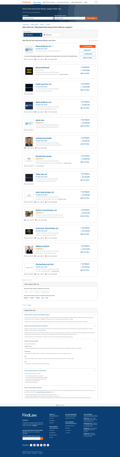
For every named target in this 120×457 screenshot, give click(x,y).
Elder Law (37, 291)
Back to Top (61, 405)
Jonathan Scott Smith (44, 138)
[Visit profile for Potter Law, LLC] (29, 177)
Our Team (51, 418)
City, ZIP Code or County (60, 15)
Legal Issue (25, 15)
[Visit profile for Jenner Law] (29, 123)
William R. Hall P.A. (43, 246)
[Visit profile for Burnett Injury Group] (29, 159)
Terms (23, 453)
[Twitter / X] (38, 445)
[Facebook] (31, 445)
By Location (51, 430)
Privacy (28, 453)
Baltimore (26, 297)
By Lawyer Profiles (53, 435)
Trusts (31, 291)
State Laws (67, 428)
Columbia (38, 297)
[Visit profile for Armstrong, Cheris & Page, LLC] (29, 231)
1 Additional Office (67, 163)
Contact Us (51, 422)
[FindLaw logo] (27, 2)
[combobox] (38, 18)
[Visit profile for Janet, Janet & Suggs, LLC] (29, 195)
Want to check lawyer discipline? (33, 387)
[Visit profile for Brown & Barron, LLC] (29, 49)
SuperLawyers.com (88, 423)
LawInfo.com (86, 433)
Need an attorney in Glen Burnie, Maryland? (36, 325)
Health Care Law (45, 291)
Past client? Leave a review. (41, 48)
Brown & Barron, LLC (43, 46)
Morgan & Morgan (42, 67)
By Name (51, 437)
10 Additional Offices (62, 199)
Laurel (42, 297)
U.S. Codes (67, 432)
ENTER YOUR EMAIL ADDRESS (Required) (31, 436)
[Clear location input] (84, 18)
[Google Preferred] (48, 445)
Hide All (29, 305)
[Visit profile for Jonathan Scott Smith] (29, 141)
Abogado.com (87, 428)
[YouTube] (34, 445)
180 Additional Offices (63, 74)
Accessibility (51, 420)
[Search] (96, 2)
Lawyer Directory (25, 24)
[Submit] (41, 438)
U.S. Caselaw (68, 430)
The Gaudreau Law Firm (45, 264)
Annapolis (32, 297)
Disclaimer (34, 453)
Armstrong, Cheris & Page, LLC (47, 228)
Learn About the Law (69, 425)
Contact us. (34, 425)
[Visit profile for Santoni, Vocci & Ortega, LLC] (29, 213)
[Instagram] (41, 445)
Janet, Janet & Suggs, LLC (45, 192)
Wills (26, 291)
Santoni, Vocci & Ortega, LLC (46, 210)
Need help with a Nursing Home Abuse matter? (37, 314)
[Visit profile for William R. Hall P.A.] (29, 249)
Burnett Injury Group (43, 156)
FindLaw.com (86, 418)
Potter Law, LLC (41, 174)
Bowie (46, 297)
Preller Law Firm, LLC (43, 84)
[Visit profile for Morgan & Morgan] (29, 71)
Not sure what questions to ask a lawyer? (35, 370)
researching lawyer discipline (43, 392)
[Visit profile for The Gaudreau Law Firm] (29, 267)
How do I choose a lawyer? (31, 341)
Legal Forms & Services (70, 418)
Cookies (40, 453)
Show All (24, 305)
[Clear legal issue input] (52, 18)
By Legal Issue (52, 432)
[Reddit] (44, 445)
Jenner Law (40, 120)
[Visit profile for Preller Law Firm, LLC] (29, 87)
